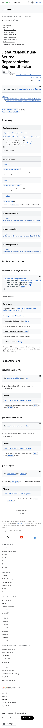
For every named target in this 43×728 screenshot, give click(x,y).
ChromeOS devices (8, 606)
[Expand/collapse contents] (13, 25)
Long (30, 141)
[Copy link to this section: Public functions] (22, 361)
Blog (3, 564)
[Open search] (28, 2)
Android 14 (5, 631)
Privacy (4, 588)
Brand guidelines (20, 713)
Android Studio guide (8, 649)
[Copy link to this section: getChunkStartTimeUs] (24, 418)
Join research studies (8, 680)
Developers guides (7, 652)
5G (3, 592)
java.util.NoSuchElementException (17, 400)
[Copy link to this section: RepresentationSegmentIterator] (33, 270)
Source (4, 557)
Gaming (4, 576)
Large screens (6, 600)
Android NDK (6, 662)
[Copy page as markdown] (10, 71)
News (3, 561)
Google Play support (8, 677)
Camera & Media (7, 585)
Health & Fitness (7, 582)
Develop (18, 16)
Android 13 (5, 634)
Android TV (5, 613)
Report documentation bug (10, 674)
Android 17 (5, 621)
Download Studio (7, 659)
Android (4, 548)
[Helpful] (14, 20)
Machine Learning (7, 579)
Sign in (38, 2)
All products (6, 706)
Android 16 (5, 625)
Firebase (4, 699)
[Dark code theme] (40, 87)
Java (39, 80)
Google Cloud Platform (9, 703)
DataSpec (7, 196)
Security (4, 554)
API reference (8, 10)
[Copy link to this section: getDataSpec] (16, 466)
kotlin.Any (5, 97)
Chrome (4, 696)
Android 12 (5, 637)
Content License (22, 523)
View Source (35, 78)
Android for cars (7, 610)
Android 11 (5, 641)
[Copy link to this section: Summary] (14, 120)
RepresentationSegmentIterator (16, 133)
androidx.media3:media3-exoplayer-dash (28, 75)
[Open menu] (3, 2)
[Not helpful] (17, 20)
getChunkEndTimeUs (11, 169)
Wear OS (4, 603)
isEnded (11, 408)
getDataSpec (8, 201)
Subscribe (27, 718)
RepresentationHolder (10, 112)
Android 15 (5, 628)
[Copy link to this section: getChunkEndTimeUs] (23, 370)
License (10, 713)
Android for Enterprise (9, 551)
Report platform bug (8, 670)
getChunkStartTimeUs (12, 185)
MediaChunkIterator (10, 109)
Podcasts (4, 567)
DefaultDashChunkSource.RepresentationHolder (21, 137)
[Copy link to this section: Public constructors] (26, 262)
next (35, 406)
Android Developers (7, 16)
